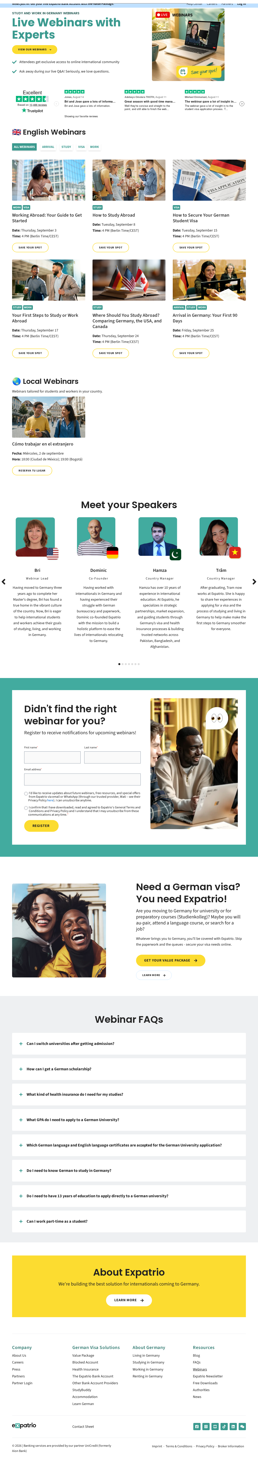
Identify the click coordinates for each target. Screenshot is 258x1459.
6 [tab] (135, 664)
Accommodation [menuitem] (85, 1396)
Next (254, 581)
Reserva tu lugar (32, 470)
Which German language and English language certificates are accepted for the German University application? (124, 1145)
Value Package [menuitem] (83, 1355)
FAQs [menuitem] (197, 1362)
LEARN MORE (126, 1300)
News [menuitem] (197, 1396)
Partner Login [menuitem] (22, 1383)
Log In (241, 3)
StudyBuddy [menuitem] (81, 1390)
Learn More (151, 975)
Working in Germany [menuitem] (148, 1369)
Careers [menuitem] (18, 1362)
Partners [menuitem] (18, 1376)
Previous (3, 581)
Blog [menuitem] (196, 1355)
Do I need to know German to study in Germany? (69, 1170)
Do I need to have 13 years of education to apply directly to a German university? (97, 1196)
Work (94, 147)
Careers (212, 3)
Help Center (195, 3)
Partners (227, 3)
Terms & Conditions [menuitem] (179, 1446)
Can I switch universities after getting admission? (70, 1044)
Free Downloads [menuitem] (205, 1383)
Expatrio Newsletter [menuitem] (208, 1376)
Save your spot (30, 247)
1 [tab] (119, 664)
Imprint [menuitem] (157, 1446)
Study (66, 147)
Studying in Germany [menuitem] (148, 1362)
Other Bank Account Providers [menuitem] (95, 1383)
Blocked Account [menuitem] (85, 1362)
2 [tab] (123, 664)
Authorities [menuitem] (201, 1390)
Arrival (48, 147)
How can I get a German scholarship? (59, 1069)
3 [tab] (126, 664)
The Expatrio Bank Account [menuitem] (92, 1376)
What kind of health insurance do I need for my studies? (75, 1094)
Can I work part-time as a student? (57, 1221)
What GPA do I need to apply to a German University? (73, 1120)
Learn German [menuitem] (83, 1403)
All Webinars (24, 147)
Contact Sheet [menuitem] (83, 1426)
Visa (81, 147)
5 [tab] (132, 664)
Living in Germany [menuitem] (146, 1355)
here (50, 800)
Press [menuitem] (16, 1369)
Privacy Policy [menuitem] (205, 1446)
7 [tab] (139, 664)
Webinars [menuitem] (200, 1369)
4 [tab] (129, 664)
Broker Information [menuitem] (231, 1446)
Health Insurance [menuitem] (85, 1369)
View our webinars (32, 49)
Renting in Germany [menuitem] (147, 1376)
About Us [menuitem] (19, 1355)
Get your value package (167, 960)
